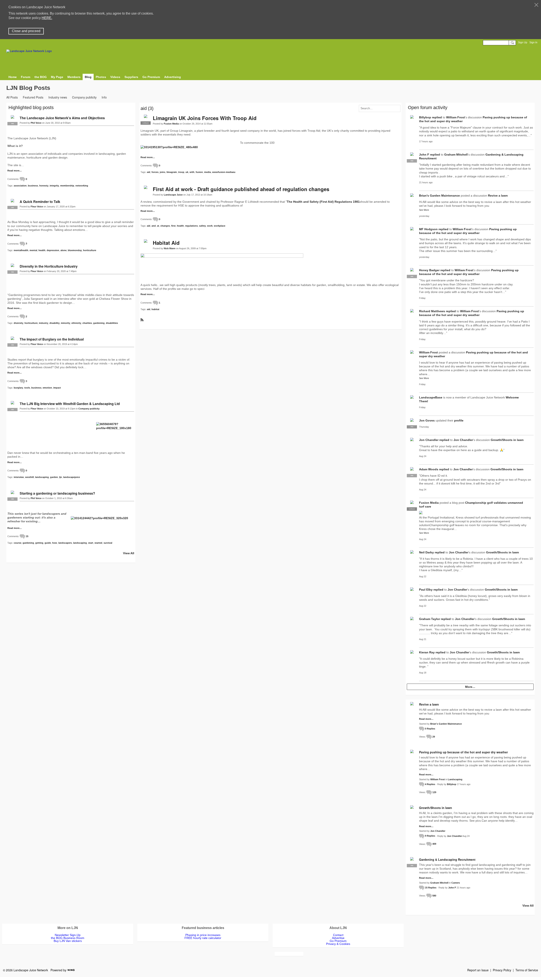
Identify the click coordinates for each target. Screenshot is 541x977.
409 (434, 844)
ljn (60, 477)
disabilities (112, 323)
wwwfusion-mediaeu (223, 172)
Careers (455, 882)
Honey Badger (429, 270)
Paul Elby (426, 589)
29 (433, 736)
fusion (199, 172)
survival (108, 543)
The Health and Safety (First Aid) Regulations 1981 (323, 201)
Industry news (57, 97)
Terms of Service (526, 970)
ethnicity (76, 323)
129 (434, 792)
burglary (18, 387)
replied (437, 117)
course (17, 543)
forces (155, 172)
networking (81, 185)
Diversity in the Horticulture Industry (49, 266)
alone (63, 250)
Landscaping (455, 779)
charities (87, 323)
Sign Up (522, 42)
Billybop (425, 117)
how (54, 543)
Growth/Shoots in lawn (507, 440)
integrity (54, 185)
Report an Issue (478, 970)
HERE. (47, 18)
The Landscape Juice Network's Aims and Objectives (62, 117)
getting (39, 543)
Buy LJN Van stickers (68, 941)
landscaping (42, 477)
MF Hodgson (428, 229)
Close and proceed (26, 31)
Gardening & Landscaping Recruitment (447, 859)
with (192, 172)
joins (162, 172)
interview (19, 477)
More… (470, 686)
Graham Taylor (429, 619)
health (180, 225)
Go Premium (338, 941)
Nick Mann (169, 248)
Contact (338, 935)
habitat (155, 309)
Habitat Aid (166, 242)
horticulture (89, 250)
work (210, 225)
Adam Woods (428, 469)
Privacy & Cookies (338, 944)
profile (458, 420)
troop (181, 172)
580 (434, 895)
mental (33, 250)
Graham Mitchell (456, 154)
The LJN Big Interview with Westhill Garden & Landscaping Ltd (70, 403)
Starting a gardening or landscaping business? (57, 493)
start (90, 543)
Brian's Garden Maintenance (439, 195)
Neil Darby (426, 552)
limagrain (172, 172)
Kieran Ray (427, 652)
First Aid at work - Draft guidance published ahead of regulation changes (241, 189)
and (154, 225)
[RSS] (142, 319)
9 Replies (430, 836)
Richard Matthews (432, 311)
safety (202, 225)
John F (424, 154)
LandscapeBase (430, 397)
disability (54, 323)
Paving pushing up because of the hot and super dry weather (463, 752)
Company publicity (84, 97)
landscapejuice (71, 477)
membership (67, 185)
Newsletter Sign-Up (68, 935)
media (207, 172)
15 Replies (430, 887)
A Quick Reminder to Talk (40, 201)
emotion (47, 387)
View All (128, 553)
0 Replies (430, 728)
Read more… (148, 157)
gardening (99, 323)
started (98, 543)
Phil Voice (36, 123)
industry (43, 323)
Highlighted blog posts (31, 107)
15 (27, 536)
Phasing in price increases (202, 935)
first (173, 225)
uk (187, 172)
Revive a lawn (498, 195)
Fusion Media (171, 123)
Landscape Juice (173, 194)
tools (27, 387)
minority (65, 323)
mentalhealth (21, 250)
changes (165, 225)
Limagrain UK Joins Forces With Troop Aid (205, 118)
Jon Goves (427, 420)
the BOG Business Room (67, 938)
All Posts (12, 97)
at (158, 225)
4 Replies (430, 784)
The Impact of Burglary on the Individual (52, 339)
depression (53, 250)
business (33, 185)
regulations (191, 225)
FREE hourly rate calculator (202, 938)
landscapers (65, 543)
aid (148, 172)
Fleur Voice (37, 206)
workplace (219, 225)
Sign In (533, 42)
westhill (29, 477)
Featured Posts (33, 97)
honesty (43, 185)
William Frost (455, 117)
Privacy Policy (502, 970)
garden (54, 477)
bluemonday (75, 250)
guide (48, 543)
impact (57, 387)
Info (104, 97)
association (20, 185)
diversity (18, 323)
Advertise (338, 938)
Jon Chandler (429, 440)
